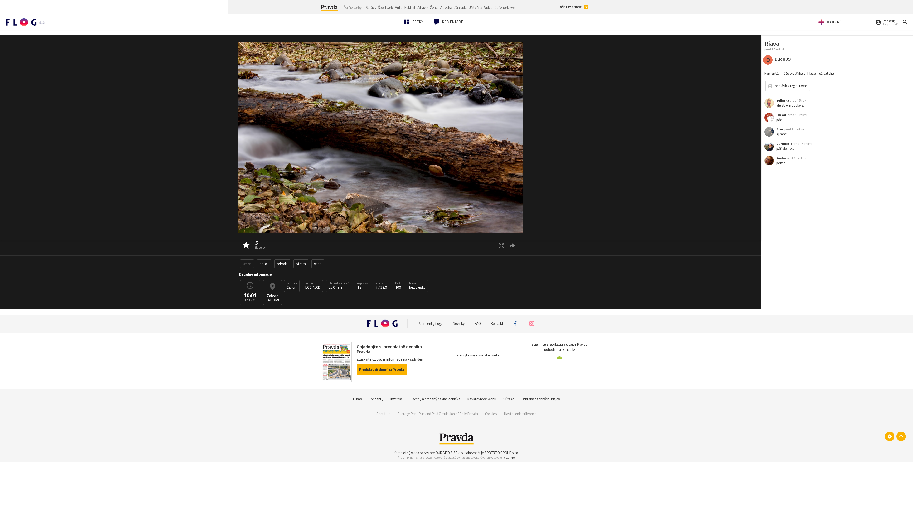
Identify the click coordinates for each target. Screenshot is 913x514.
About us (383, 413)
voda (317, 264)
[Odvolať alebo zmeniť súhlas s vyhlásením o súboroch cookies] (889, 436)
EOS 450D (312, 285)
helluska (782, 100)
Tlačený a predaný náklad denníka (434, 398)
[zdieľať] (512, 245)
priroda (282, 264)
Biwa (780, 129)
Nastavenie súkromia (520, 413)
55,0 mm (339, 285)
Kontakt (497, 323)
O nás (357, 398)
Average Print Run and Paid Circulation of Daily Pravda (438, 413)
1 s (362, 285)
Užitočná (475, 7)
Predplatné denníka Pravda (381, 369)
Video (488, 7)
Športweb (385, 7)
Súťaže (508, 398)
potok (264, 264)
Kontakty (376, 398)
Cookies (491, 413)
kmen (247, 264)
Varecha (446, 7)
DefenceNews (505, 7)
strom (301, 264)
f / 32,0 (381, 285)
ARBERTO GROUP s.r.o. (502, 452)
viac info (509, 457)
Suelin (781, 158)
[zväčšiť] (501, 245)
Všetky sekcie (571, 7)
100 (398, 285)
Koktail (409, 7)
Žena (434, 7)
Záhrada (460, 7)
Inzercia (396, 398)
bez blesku (417, 285)
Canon (292, 285)
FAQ (478, 323)
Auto (399, 7)
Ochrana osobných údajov (540, 398)
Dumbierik (784, 143)
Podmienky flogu (430, 323)
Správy (371, 7)
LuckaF (781, 115)
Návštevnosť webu (481, 398)
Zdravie (422, 7)
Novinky (459, 323)
